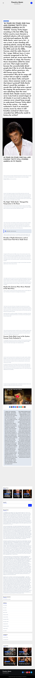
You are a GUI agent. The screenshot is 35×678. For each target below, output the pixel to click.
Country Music (17, 2)
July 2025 (5, 630)
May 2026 (4, 607)
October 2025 (5, 623)
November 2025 (5, 621)
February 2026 (5, 614)
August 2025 (5, 628)
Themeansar (24, 676)
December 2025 (5, 619)
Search (4, 502)
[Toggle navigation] (3, 2)
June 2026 (5, 605)
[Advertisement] (18, 13)
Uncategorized (5, 639)
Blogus (20, 676)
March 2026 (5, 612)
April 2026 (5, 610)
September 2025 (6, 626)
